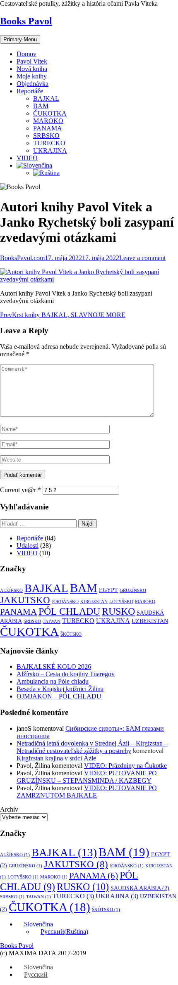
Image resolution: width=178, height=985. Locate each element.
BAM (40, 105)
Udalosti (27, 545)
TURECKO (49, 143)
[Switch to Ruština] (46, 172)
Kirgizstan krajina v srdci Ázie (56, 758)
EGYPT (108, 590)
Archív (9, 809)
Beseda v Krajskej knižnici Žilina (60, 688)
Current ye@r (20, 489)
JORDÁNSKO (65, 601)
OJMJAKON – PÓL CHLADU (59, 696)
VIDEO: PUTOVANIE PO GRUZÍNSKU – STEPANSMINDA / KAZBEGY (87, 777)
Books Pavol (26, 21)
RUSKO (118, 611)
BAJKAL (46, 98)
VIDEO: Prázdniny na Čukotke (125, 765)
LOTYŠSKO (121, 601)
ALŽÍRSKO (11, 590)
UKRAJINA (50, 150)
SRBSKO (46, 135)
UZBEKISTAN (150, 621)
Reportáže (30, 91)
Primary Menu (20, 39)
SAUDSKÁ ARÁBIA (140, 888)
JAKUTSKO (25, 600)
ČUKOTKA (50, 113)
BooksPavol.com (22, 257)
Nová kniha (32, 68)
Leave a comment (142, 257)
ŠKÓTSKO (71, 634)
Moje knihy (32, 76)
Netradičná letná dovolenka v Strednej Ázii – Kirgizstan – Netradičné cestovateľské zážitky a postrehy (92, 747)
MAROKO (48, 120)
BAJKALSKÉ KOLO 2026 (54, 666)
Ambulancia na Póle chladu (53, 681)
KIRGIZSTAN (94, 601)
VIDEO (27, 157)
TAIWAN (51, 621)
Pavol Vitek (32, 61)
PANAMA (47, 128)
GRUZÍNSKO (133, 590)
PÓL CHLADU (69, 611)
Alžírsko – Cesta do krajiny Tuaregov (66, 673)
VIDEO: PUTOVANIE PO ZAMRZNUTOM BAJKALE (87, 791)
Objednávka (32, 83)
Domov (26, 53)
